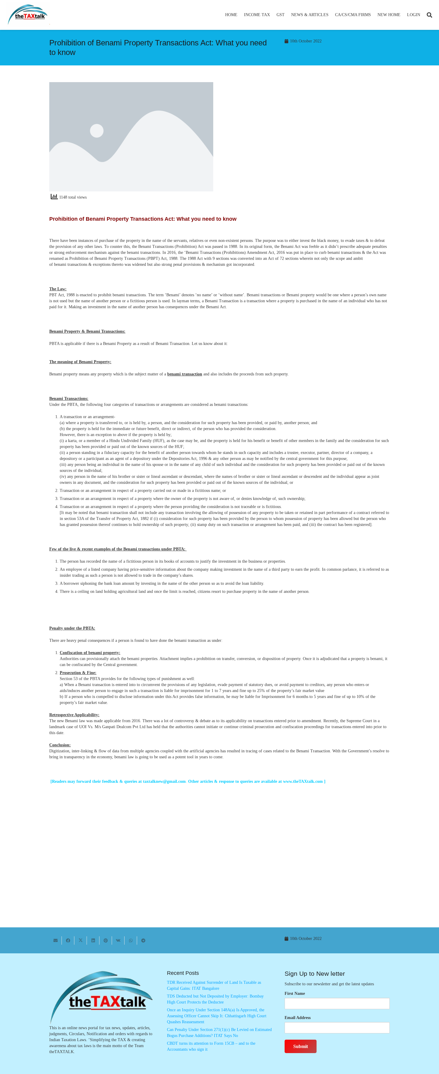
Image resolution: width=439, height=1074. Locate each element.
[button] (272, 15)
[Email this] (55, 940)
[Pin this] (105, 940)
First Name (295, 993)
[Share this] (68, 940)
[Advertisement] (308, 136)
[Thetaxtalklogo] (28, 15)
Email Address (298, 1017)
